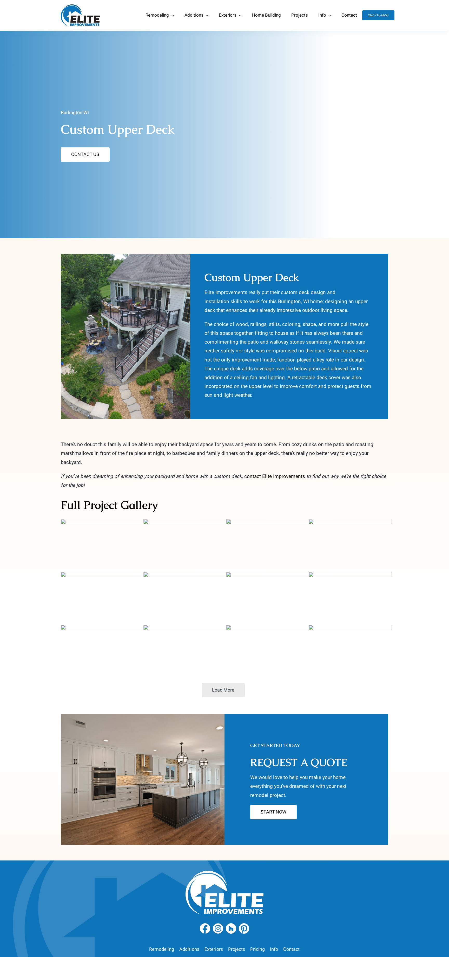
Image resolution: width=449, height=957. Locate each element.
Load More (223, 690)
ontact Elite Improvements (276, 476)
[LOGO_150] (80, 6)
